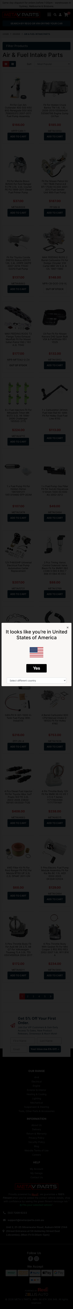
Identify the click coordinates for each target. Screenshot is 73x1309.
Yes (36, 668)
